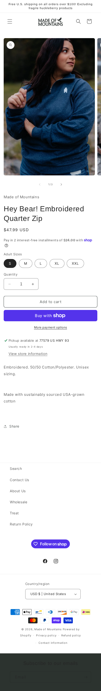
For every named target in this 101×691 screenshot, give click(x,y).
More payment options (50, 327)
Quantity (10, 274)
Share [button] (14, 426)
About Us (18, 491)
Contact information (52, 643)
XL (57, 263)
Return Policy (21, 524)
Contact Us (19, 480)
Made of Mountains (48, 629)
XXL (75, 263)
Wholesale (18, 502)
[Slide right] (61, 184)
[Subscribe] (85, 677)
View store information (28, 354)
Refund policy (71, 635)
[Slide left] (39, 184)
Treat (14, 513)
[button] (9, 21)
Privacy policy (46, 635)
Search (16, 468)
